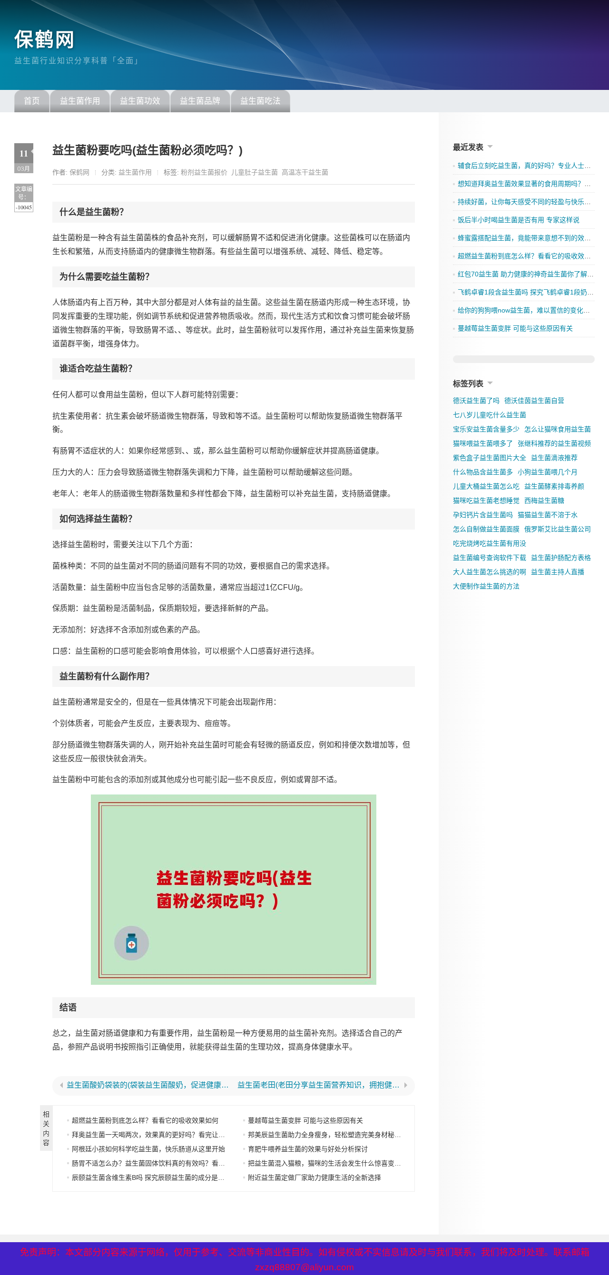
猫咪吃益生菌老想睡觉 (486, 500)
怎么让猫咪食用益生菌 (557, 429)
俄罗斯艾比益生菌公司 (557, 529)
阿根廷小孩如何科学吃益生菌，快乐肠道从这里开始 (148, 1149)
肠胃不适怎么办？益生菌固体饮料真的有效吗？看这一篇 (155, 1163)
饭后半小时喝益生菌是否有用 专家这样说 (519, 220)
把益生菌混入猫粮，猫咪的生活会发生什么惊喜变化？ (328, 1163)
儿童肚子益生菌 (254, 172)
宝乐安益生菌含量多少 (486, 429)
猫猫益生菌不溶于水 (548, 515)
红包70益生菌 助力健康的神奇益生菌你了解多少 (529, 274)
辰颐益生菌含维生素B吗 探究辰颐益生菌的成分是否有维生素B (163, 1177)
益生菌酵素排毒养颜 (554, 486)
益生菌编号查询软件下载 (489, 557)
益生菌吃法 (260, 101)
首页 (32, 101)
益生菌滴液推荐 (554, 457)
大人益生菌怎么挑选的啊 (489, 572)
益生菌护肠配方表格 (561, 557)
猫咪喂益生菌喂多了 (483, 443)
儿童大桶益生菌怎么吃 (486, 486)
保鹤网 (45, 39)
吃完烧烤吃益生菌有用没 (489, 543)
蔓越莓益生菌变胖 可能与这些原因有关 (305, 1120)
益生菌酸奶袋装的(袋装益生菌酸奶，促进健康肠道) (148, 1085)
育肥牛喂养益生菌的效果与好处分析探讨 (308, 1149)
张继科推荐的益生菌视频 (554, 443)
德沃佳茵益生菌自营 (534, 400)
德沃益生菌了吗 (476, 400)
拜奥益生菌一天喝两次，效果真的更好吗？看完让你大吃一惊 (162, 1134)
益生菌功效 (140, 101)
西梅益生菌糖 (544, 500)
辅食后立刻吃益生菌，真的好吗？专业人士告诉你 (531, 165)
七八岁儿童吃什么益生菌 (489, 415)
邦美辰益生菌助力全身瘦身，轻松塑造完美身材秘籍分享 (331, 1134)
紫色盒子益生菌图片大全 (489, 457)
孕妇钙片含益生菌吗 (483, 515)
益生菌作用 (80, 101)
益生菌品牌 (200, 101)
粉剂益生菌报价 (204, 172)
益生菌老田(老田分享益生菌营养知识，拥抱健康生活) (319, 1085)
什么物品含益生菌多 (483, 472)
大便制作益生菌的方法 (486, 586)
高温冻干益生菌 (305, 172)
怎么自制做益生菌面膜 (486, 529)
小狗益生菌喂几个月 (548, 472)
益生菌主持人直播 (557, 572)
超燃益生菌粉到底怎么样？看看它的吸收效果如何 (145, 1120)
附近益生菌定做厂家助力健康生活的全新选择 (314, 1177)
